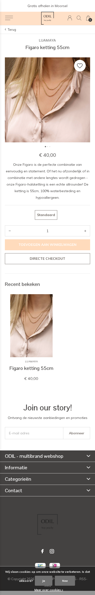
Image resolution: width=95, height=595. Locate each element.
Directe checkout (47, 258)
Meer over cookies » (48, 590)
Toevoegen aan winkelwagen (48, 244)
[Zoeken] (79, 18)
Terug (12, 29)
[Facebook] (42, 551)
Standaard (46, 215)
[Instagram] (52, 551)
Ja (43, 581)
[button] (9, 18)
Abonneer (76, 433)
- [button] (10, 230)
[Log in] (70, 18)
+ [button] (85, 230)
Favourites (80, 66)
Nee (65, 581)
